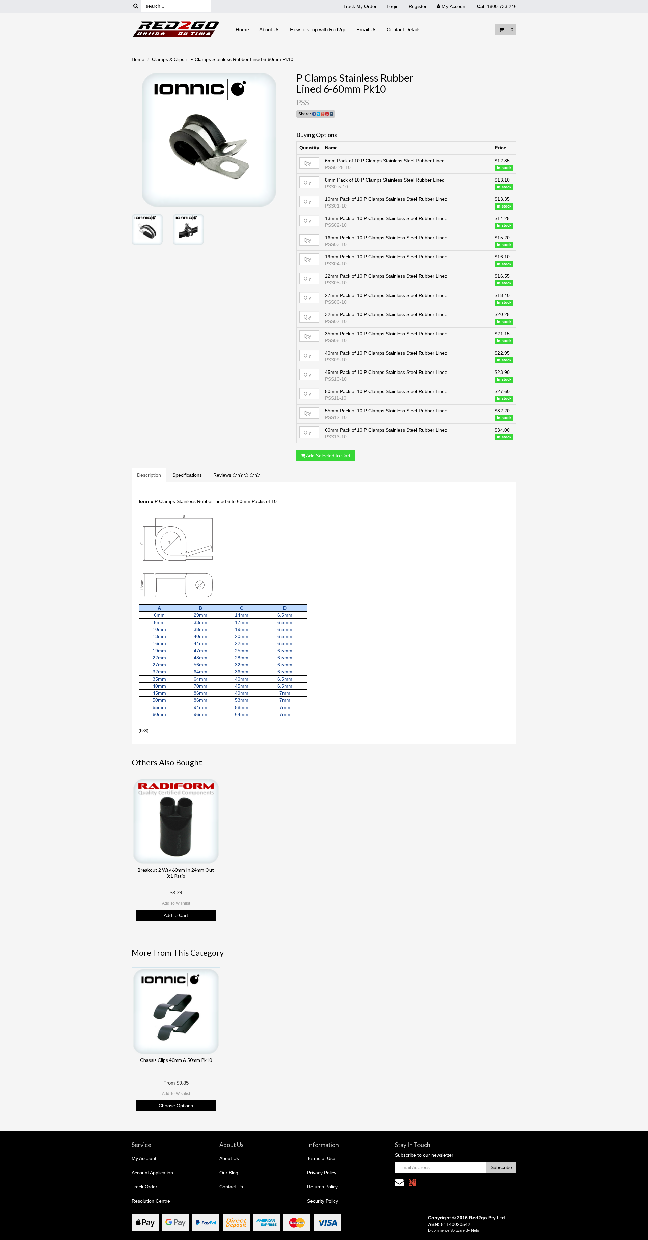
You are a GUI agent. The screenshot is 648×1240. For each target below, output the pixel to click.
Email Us (366, 29)
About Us (269, 29)
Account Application (152, 1172)
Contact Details (404, 29)
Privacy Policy (321, 1172)
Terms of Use (321, 1158)
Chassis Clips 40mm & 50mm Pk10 (176, 1060)
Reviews (223, 475)
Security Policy (322, 1201)
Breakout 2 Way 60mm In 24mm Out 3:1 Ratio (176, 873)
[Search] (136, 6)
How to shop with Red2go (318, 29)
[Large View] (147, 229)
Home (242, 29)
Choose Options (176, 1105)
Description (149, 475)
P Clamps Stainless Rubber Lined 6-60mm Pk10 (241, 59)
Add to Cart (176, 915)
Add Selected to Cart (327, 455)
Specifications (187, 475)
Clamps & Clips (168, 59)
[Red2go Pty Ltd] (176, 29)
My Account (144, 1158)
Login (393, 6)
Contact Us (231, 1186)
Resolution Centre (151, 1201)
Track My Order (360, 6)
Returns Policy (322, 1186)
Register (418, 6)
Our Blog (228, 1172)
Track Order (144, 1186)
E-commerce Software (446, 1230)
